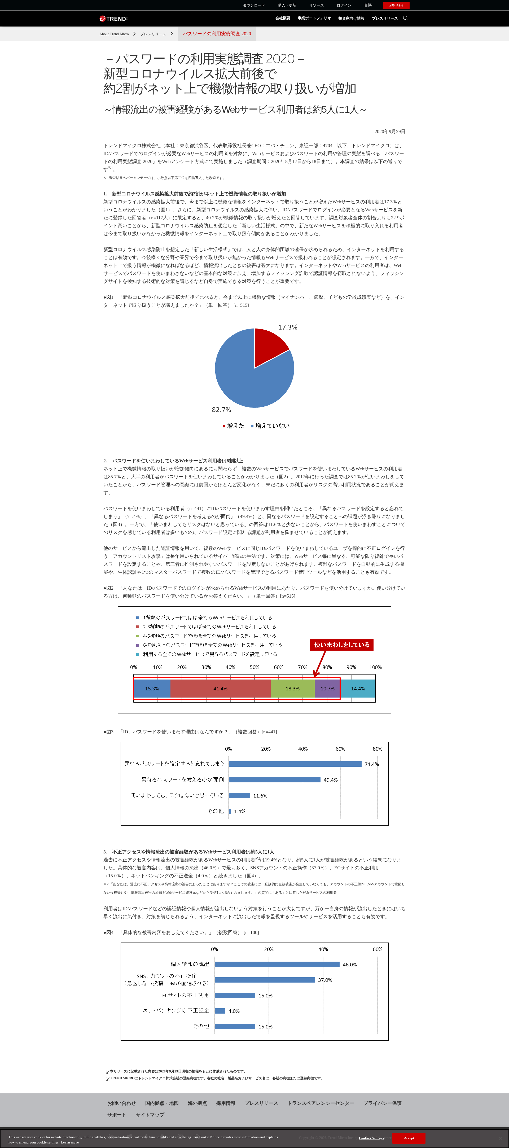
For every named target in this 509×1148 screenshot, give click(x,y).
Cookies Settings (371, 1138)
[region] (254, 1138)
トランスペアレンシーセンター (320, 1103)
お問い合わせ (121, 1103)
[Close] (500, 1138)
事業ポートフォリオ (314, 18)
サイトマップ (150, 1115)
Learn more (70, 1142)
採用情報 (225, 1103)
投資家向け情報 (352, 18)
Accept (409, 1138)
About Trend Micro (114, 34)
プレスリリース (385, 18)
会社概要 (282, 18)
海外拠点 (197, 1103)
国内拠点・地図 (162, 1103)
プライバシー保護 (382, 1103)
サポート (116, 1115)
